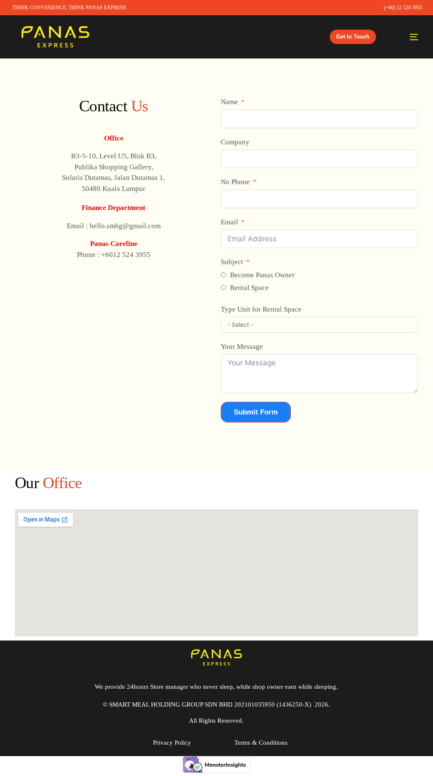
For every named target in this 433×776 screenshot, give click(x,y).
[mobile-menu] (406, 37)
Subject (232, 262)
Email (229, 222)
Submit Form (256, 412)
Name (229, 102)
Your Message (242, 346)
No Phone (235, 182)
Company (235, 142)
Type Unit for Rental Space (261, 309)
